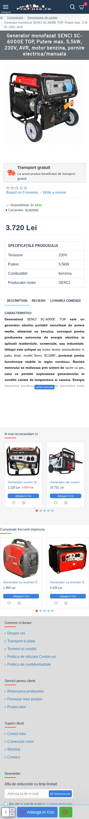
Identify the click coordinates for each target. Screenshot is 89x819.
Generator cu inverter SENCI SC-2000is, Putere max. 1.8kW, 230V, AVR (22, 582)
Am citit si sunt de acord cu (40, 804)
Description (17, 300)
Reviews (39, 300)
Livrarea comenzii (65, 300)
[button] (37, 510)
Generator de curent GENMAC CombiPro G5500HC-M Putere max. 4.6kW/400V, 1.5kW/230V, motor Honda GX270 (66, 482)
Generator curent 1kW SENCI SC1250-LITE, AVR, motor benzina (24, 482)
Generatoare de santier (42, 17)
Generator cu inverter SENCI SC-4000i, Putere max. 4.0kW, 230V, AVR (69, 582)
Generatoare (15, 17)
